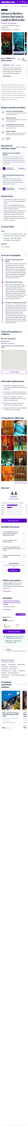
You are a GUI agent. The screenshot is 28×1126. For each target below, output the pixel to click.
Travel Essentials (12, 664)
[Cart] (22, 2)
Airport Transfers (13, 668)
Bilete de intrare (21, 664)
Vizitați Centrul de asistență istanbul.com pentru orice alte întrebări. (12, 602)
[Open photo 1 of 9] (7, 427)
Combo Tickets (4, 666)
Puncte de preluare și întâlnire (11, 333)
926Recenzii (24, 59)
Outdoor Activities (5, 675)
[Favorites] (20, 2)
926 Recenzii (13, 23)
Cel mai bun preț (21, 614)
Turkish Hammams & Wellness (18, 675)
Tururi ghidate (4, 668)
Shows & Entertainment (13, 673)
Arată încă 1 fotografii (22, 483)
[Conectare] (25, 2)
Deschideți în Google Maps (7, 343)
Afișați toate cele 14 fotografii (19, 52)
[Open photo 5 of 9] (7, 458)
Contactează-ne (13, 570)
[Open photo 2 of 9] (20, 427)
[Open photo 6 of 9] (20, 458)
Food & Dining (21, 670)
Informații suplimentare (12, 381)
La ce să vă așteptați (10, 255)
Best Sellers (3, 664)
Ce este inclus (7, 226)
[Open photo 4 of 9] (20, 443)
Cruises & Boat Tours (5, 670)
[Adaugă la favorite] (18, 693)
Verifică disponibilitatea (14, 631)
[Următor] (25, 684)
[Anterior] (22, 684)
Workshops (3, 673)
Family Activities (5, 677)
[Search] (17, 2)
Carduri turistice (13, 666)
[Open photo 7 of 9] (7, 473)
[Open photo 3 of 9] (7, 443)
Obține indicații (15, 372)
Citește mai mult (7, 76)
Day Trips (14, 670)
